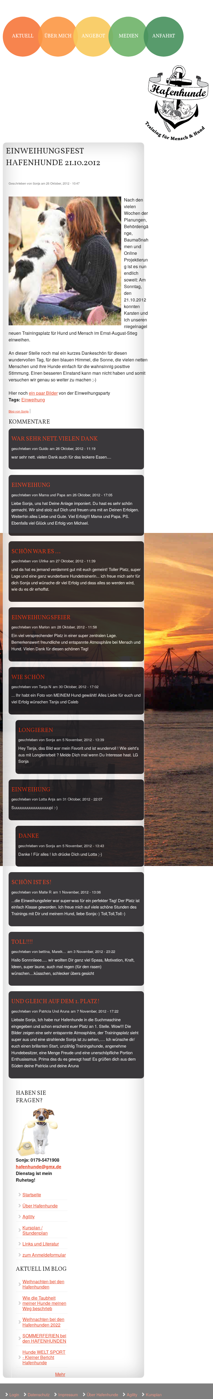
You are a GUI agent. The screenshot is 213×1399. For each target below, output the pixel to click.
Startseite (31, 1194)
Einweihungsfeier (41, 618)
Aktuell (23, 36)
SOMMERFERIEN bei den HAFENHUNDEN (44, 1338)
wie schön (28, 677)
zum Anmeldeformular (44, 1255)
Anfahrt (163, 36)
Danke (28, 836)
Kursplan (154, 1394)
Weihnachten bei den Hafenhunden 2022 (43, 1322)
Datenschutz (39, 1394)
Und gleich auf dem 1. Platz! (55, 1002)
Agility (28, 1216)
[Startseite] (177, 103)
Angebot (93, 36)
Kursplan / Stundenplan (35, 1230)
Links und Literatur (40, 1244)
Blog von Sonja (19, 411)
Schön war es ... (35, 552)
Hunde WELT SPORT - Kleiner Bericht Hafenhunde (43, 1357)
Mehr (60, 1374)
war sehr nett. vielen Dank (54, 439)
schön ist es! (31, 883)
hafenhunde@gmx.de (38, 1166)
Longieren (35, 730)
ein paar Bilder (43, 393)
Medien (128, 36)
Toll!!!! (22, 942)
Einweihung (33, 399)
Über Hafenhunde (40, 1205)
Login (14, 1394)
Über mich (58, 36)
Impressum (68, 1394)
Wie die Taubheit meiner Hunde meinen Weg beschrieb (44, 1303)
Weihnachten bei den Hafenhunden (43, 1284)
